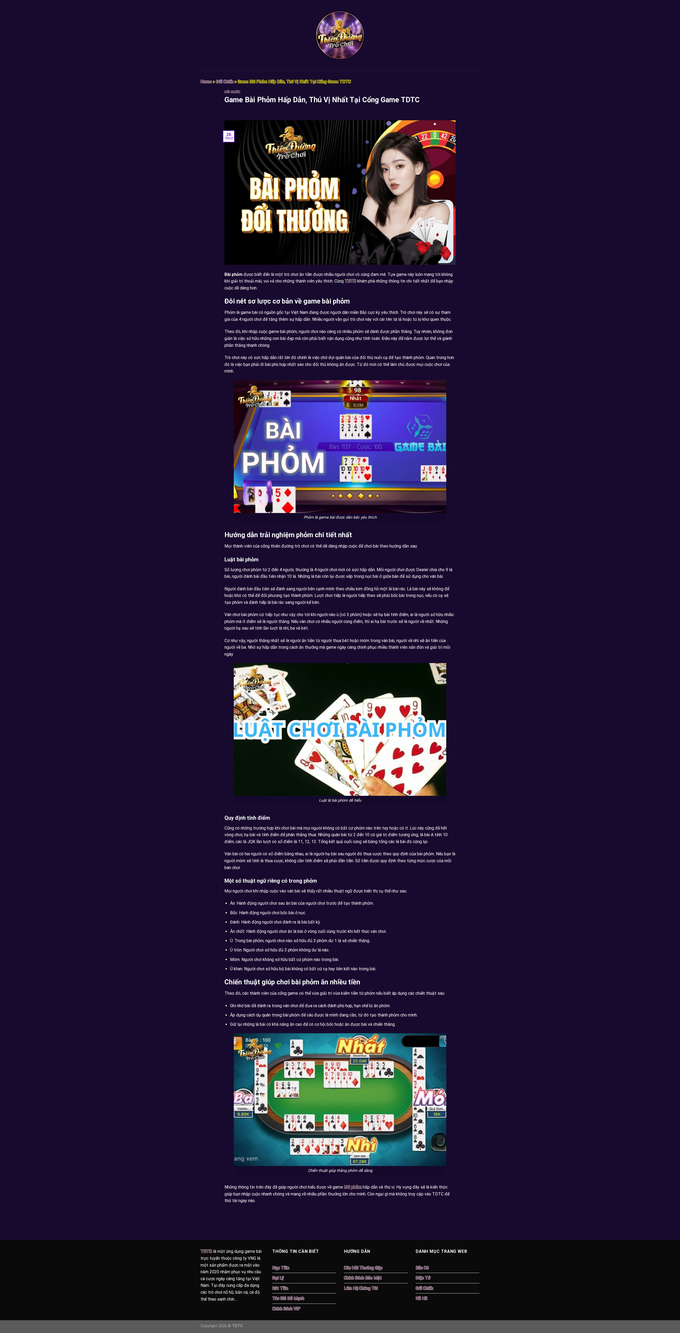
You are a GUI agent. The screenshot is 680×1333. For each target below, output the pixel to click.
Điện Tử (423, 1277)
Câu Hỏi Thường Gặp (363, 1267)
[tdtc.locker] (340, 35)
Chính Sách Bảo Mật (363, 1277)
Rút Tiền (280, 1288)
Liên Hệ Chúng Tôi (361, 1288)
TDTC (350, 281)
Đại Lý (278, 1277)
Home (206, 81)
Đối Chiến (224, 81)
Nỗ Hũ (421, 1298)
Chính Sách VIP (286, 1308)
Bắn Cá (422, 1267)
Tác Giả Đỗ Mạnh (288, 1298)
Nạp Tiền (280, 1267)
